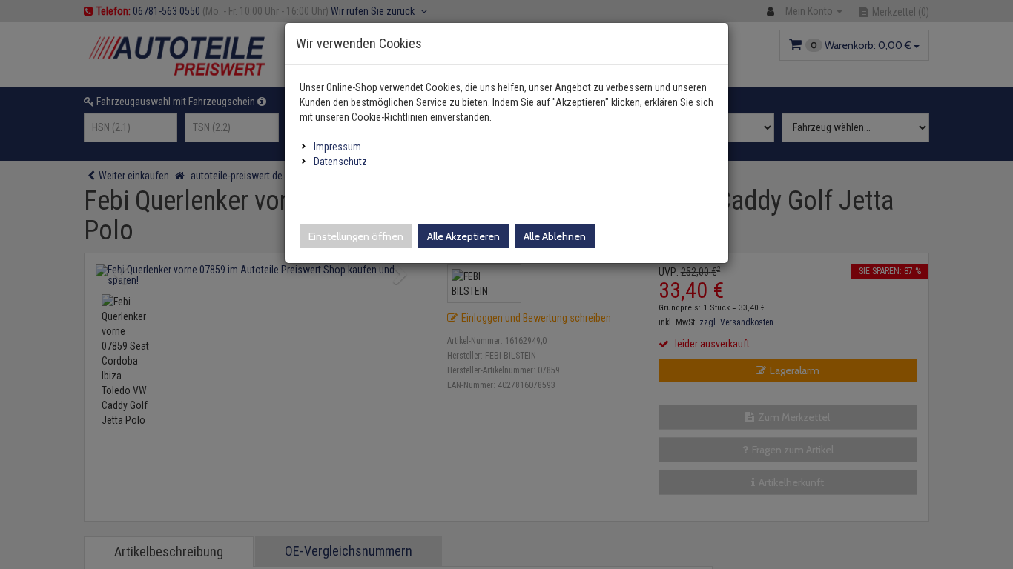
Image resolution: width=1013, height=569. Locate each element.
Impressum (337, 147)
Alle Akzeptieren (463, 236)
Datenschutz (340, 161)
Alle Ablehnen (555, 236)
